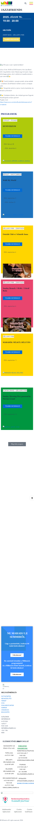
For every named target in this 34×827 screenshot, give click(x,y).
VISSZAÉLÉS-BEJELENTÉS (5, 711)
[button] (17, 444)
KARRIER (4, 708)
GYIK (2, 703)
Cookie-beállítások (28, 810)
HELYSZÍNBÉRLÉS (9, 692)
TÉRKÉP (3, 701)
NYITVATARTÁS (6, 696)
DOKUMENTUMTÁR (7, 705)
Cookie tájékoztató (18, 810)
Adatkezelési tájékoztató (6, 810)
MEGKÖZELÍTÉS (6, 699)
